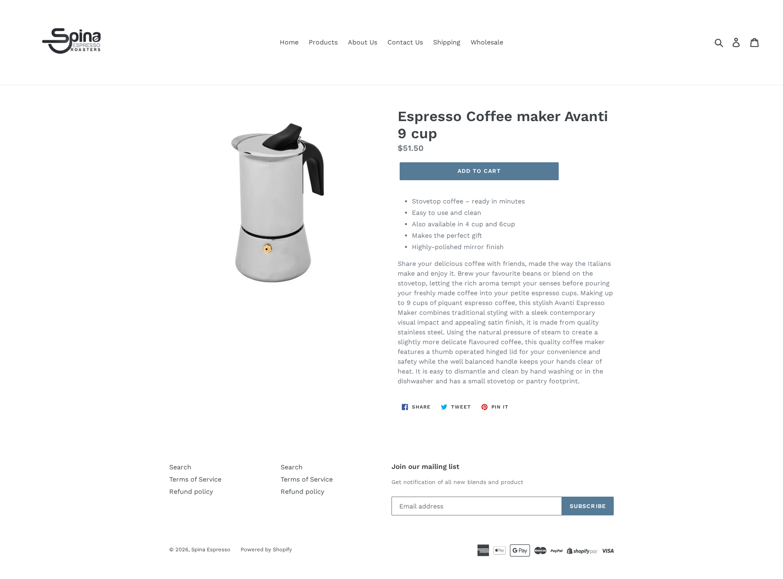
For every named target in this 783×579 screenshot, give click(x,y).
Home (289, 42)
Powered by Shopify (266, 549)
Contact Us (405, 42)
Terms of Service (195, 479)
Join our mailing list (425, 466)
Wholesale (487, 42)
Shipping (446, 42)
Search (180, 467)
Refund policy (191, 491)
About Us (362, 42)
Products (323, 42)
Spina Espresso (210, 549)
